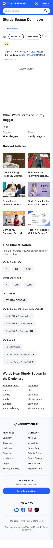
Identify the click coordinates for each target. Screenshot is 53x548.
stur (30, 390)
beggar (22, 54)
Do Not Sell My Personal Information (26, 520)
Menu (46, 3)
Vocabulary (8, 458)
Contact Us (33, 442)
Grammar (7, 453)
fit (25, 51)
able (33, 51)
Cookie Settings (35, 458)
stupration (33, 385)
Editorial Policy (34, 453)
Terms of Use (34, 463)
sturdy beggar (16, 300)
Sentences (7, 448)
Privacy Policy (34, 448)
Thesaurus (7, 442)
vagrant (33, 54)
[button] (36, 3)
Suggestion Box (35, 468)
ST (16, 269)
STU (28, 269)
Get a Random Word (26, 491)
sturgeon (7, 403)
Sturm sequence (11, 385)
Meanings (12, 28)
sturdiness (33, 394)
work (40, 51)
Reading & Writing (11, 468)
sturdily (6, 394)
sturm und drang (11, 408)
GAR (29, 284)
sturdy (6, 399)
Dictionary (7, 437)
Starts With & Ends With (18, 315)
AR (17, 284)
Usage (6, 463)
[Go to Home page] (15, 3)
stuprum (7, 390)
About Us (32, 437)
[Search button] (45, 10)
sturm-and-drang (36, 408)
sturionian (33, 403)
